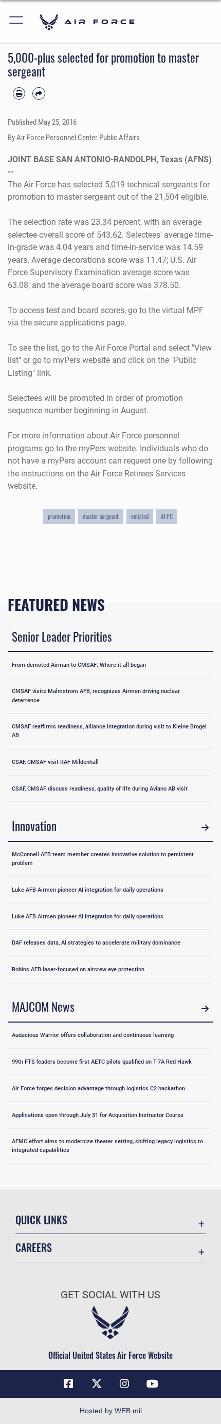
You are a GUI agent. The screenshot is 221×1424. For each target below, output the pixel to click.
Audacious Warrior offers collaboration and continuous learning (93, 1034)
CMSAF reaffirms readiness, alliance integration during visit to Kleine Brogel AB (109, 731)
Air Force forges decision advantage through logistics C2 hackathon (98, 1088)
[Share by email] (38, 93)
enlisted (140, 516)
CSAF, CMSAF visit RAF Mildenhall (55, 761)
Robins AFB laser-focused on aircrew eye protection (78, 969)
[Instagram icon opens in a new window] (124, 1384)
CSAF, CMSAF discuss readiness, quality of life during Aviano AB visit (100, 788)
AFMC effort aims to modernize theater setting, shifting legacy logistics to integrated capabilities (107, 1145)
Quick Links (41, 1220)
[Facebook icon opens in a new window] (68, 1384)
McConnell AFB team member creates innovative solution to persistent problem (103, 859)
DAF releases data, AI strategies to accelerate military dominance (96, 942)
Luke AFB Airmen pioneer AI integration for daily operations (87, 889)
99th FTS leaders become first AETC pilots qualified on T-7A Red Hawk (102, 1061)
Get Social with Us (110, 1295)
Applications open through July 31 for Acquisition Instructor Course (97, 1115)
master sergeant (101, 516)
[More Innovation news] (204, 827)
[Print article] (19, 93)
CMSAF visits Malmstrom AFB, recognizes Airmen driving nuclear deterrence (96, 695)
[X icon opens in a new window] (96, 1384)
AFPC (167, 516)
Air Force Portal (123, 348)
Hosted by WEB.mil (111, 1411)
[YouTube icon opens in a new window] (152, 1384)
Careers (33, 1247)
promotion (59, 516)
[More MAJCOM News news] (204, 1008)
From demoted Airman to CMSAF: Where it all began (79, 664)
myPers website (81, 360)
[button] (16, 22)
